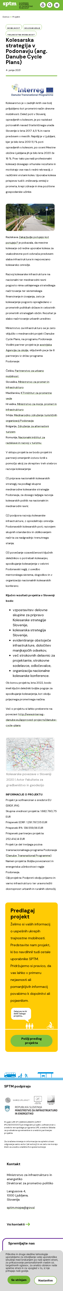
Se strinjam (19, 1280)
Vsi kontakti (16, 1224)
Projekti (16, 16)
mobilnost (13, 28)
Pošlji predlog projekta (31, 1041)
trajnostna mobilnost (21, 35)
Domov (6, 16)
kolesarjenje (32, 28)
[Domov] (15, 5)
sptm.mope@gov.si (21, 1207)
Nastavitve (45, 1280)
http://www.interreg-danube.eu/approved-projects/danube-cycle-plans (31, 719)
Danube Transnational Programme (28, 855)
